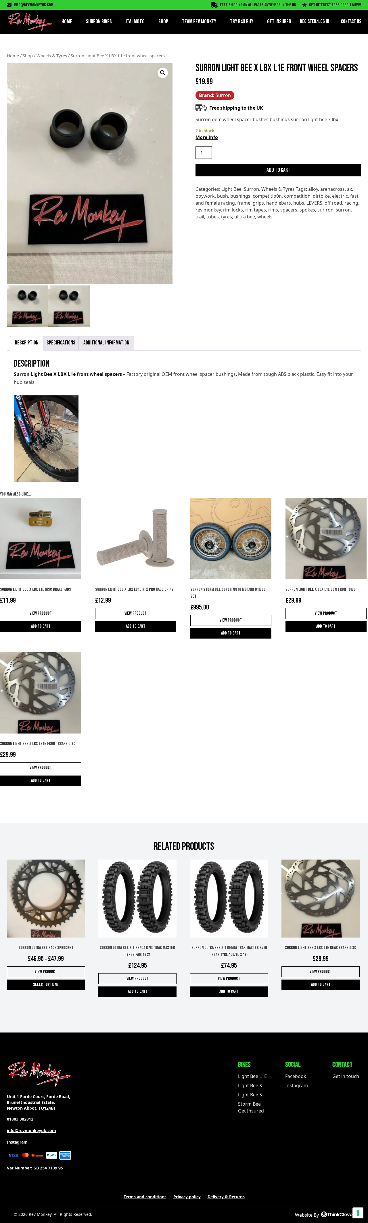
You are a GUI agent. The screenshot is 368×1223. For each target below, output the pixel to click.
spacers (288, 210)
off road (333, 203)
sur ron (325, 210)
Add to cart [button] (40, 626)
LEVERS (314, 203)
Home (67, 21)
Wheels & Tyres (52, 55)
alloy (313, 189)
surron (343, 210)
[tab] (26, 343)
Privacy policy (187, 1196)
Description (27, 343)
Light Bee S (250, 1094)
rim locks (233, 210)
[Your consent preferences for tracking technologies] (357, 1212)
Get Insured (279, 21)
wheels (265, 217)
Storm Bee (249, 1104)
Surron (251, 189)
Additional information (106, 343)
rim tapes (255, 210)
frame (243, 203)
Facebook (295, 1076)
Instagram (17, 1142)
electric (340, 196)
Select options (46, 984)
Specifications (61, 343)
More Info (206, 137)
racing (351, 203)
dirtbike (321, 196)
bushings (240, 196)
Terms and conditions (145, 1196)
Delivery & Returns (226, 1196)
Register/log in (314, 21)
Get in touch (345, 1076)
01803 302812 (20, 1119)
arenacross (332, 189)
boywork (205, 196)
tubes (212, 217)
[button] (163, 73)
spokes (307, 210)
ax (349, 189)
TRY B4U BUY (241, 21)
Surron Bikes (99, 21)
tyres (226, 217)
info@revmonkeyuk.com (33, 5)
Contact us (351, 21)
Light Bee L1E (252, 1076)
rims (273, 210)
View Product (41, 613)
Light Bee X (250, 1085)
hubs (298, 203)
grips (258, 203)
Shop (163, 21)
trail (199, 217)
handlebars (278, 203)
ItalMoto (135, 21)
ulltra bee (244, 217)
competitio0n (267, 196)
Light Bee (231, 189)
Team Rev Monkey (199, 21)
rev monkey (208, 210)
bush (222, 196)
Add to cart (278, 170)
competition (297, 196)
